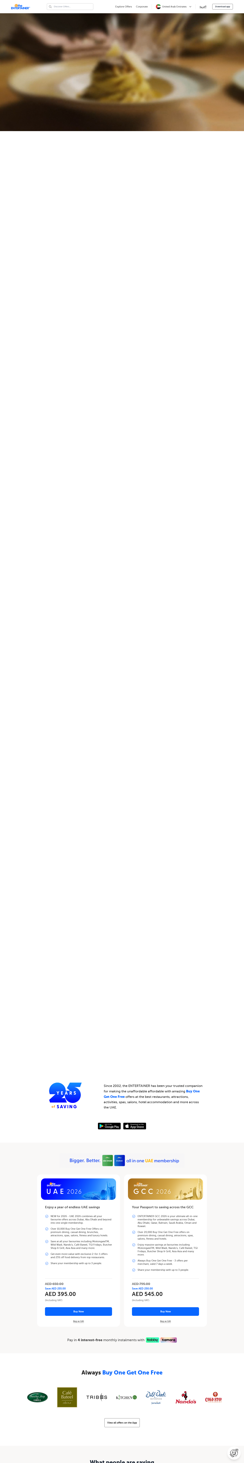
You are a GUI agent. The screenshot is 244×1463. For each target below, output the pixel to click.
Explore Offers (123, 6)
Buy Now (78, 1311)
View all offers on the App (122, 1422)
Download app (222, 6)
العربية (203, 6)
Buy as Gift (78, 1321)
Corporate (142, 6)
